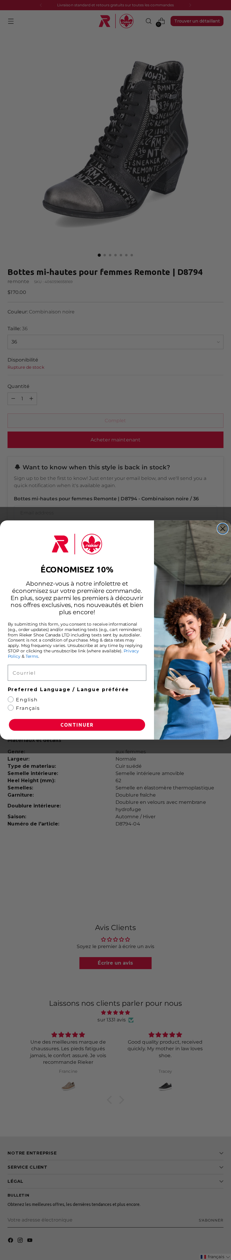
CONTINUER (77, 725)
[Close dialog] (222, 528)
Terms (32, 656)
